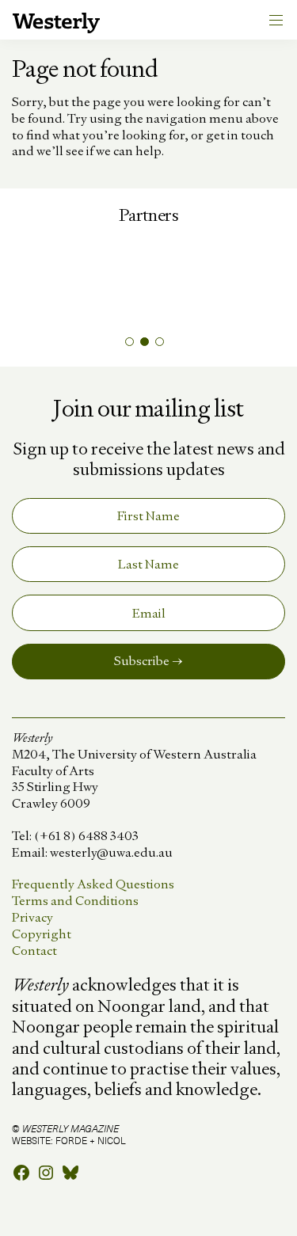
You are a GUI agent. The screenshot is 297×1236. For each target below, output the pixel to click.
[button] (129, 341)
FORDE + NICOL (90, 1140)
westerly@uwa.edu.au (111, 852)
